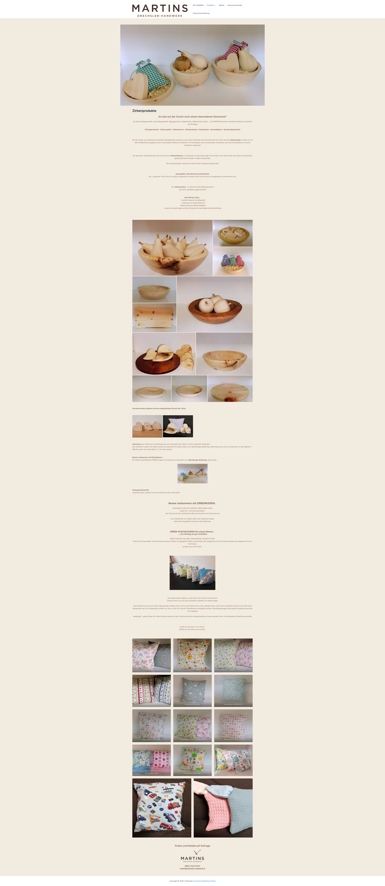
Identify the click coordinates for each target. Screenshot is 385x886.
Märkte (221, 5)
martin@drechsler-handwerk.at (192, 868)
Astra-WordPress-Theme (206, 881)
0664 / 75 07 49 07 (192, 866)
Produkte (210, 5)
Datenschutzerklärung (201, 13)
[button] (215, 5)
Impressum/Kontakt (234, 5)
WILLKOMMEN (198, 5)
